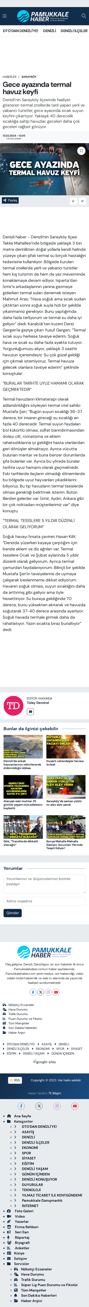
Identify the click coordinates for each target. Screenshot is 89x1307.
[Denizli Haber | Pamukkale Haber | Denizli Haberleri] (43, 16)
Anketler (21, 1248)
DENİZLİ (49, 30)
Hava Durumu (18, 1009)
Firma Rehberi (26, 1227)
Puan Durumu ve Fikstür (25, 1019)
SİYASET (76, 1049)
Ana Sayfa (22, 1116)
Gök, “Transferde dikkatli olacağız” (21, 843)
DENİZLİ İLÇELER (74, 30)
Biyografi (22, 1242)
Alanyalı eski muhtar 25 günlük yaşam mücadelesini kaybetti (23, 804)
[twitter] (39, 1106)
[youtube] (74, 1106)
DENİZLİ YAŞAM (33, 1053)
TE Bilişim (54, 1093)
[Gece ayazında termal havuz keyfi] (44, 169)
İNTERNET (29, 1206)
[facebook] (21, 1106)
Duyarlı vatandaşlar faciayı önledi (65, 762)
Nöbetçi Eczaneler (21, 1005)
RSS (16, 1080)
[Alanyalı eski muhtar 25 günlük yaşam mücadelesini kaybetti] (23, 786)
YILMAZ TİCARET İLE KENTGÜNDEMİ (51, 1195)
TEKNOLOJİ (31, 1190)
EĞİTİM (11, 1053)
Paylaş (12, 200)
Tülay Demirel (38, 703)
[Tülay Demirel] (13, 705)
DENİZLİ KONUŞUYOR (39, 1179)
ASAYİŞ (47, 1044)
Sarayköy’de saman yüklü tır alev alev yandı (64, 803)
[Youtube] (56, 992)
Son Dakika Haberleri (22, 1028)
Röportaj (21, 1237)
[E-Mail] (30, 711)
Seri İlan (21, 1232)
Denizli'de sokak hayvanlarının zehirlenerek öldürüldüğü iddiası (22, 764)
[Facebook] (33, 992)
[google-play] (44, 1062)
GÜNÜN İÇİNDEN (62, 1053)
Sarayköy (29, 77)
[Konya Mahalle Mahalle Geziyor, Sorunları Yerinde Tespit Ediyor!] (66, 826)
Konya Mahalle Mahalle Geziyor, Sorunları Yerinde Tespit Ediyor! (64, 844)
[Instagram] (48, 992)
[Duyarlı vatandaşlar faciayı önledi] (66, 746)
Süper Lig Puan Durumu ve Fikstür (49, 1285)
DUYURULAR (32, 1184)
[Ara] (84, 16)
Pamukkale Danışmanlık (42, 1200)
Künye (19, 1253)
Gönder (12, 913)
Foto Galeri (24, 1211)
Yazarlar (21, 1221)
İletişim (20, 1258)
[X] (40, 992)
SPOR (60, 1049)
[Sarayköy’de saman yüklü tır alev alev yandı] (66, 786)
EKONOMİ (42, 1049)
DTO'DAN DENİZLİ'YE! (20, 30)
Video (19, 1216)
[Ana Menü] (5, 16)
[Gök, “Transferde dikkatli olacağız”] (23, 826)
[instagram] (57, 1106)
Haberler (9, 77)
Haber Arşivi (16, 1033)
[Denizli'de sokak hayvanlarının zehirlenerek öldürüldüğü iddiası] (23, 746)
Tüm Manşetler (18, 1023)
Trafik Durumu (18, 1014)
